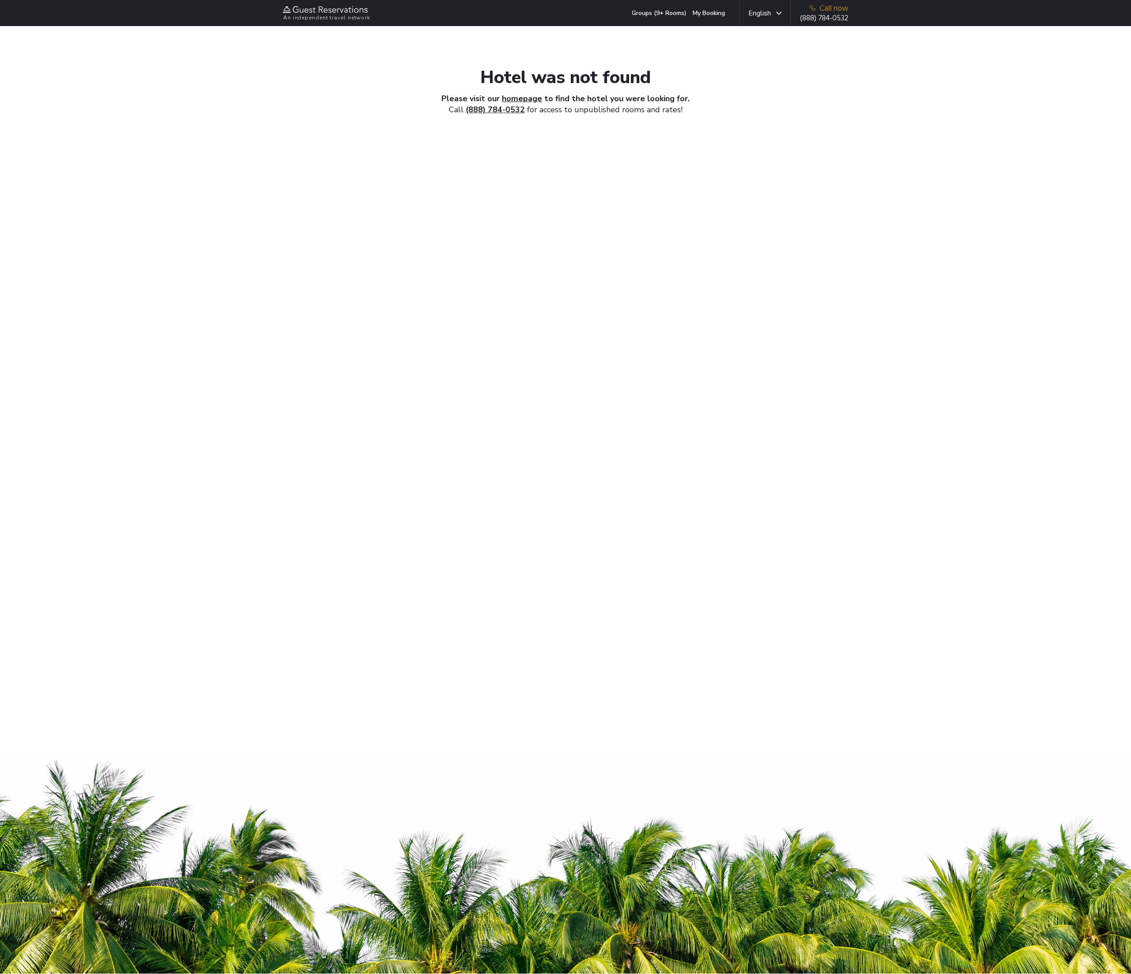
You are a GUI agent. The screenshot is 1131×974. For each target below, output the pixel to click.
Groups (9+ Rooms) (659, 13)
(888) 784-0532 (495, 109)
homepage (522, 98)
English (759, 13)
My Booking (709, 13)
